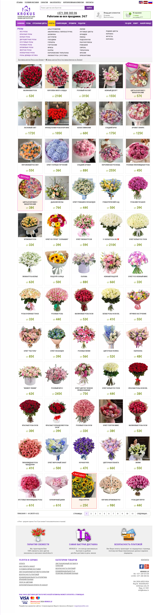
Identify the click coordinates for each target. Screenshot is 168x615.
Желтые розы (26, 50)
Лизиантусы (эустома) (58, 55)
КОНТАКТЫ (145, 560)
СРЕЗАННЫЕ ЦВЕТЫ (39, 23)
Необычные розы (27, 53)
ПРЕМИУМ (72, 23)
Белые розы (25, 37)
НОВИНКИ (20, 23)
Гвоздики (52, 40)
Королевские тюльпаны (58, 53)
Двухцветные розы (28, 39)
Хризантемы (85, 55)
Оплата (22, 564)
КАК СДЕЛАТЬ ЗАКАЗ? (27, 566)
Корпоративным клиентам (73, 2)
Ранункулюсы (86, 42)
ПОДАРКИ (81, 23)
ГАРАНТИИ (44, 2)
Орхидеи (83, 34)
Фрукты (109, 36)
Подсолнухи (85, 40)
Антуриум (52, 37)
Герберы (51, 42)
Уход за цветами (26, 582)
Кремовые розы (26, 47)
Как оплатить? (55, 2)
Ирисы (50, 47)
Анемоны (52, 34)
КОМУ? (135, 23)
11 (132, 514)
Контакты (89, 2)
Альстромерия (54, 29)
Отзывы (20, 2)
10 (127, 514)
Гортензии (52, 45)
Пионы (82, 37)
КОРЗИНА (109, 39)
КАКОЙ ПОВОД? (145, 23)
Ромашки (84, 45)
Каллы (50, 50)
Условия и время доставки (30, 569)
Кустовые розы (26, 42)
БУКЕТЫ (51, 23)
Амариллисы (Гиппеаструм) (60, 32)
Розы (28, 23)
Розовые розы (26, 45)
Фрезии (83, 53)
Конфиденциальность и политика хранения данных (33, 578)
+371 (67, 13)
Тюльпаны (84, 50)
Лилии (82, 29)
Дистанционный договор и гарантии (34, 572)
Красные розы (26, 34)
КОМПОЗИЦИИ (61, 23)
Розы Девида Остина (29, 55)
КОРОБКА (109, 34)
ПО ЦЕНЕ (128, 23)
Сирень (83, 47)
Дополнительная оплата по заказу (33, 585)
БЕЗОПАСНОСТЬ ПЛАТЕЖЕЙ (29, 575)
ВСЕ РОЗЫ (24, 32)
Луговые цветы (86, 32)
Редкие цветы (112, 31)
